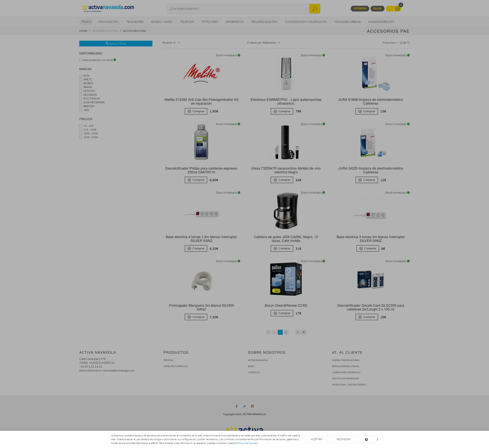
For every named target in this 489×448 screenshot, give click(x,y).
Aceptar (316, 439)
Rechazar (343, 439)
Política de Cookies (246, 443)
